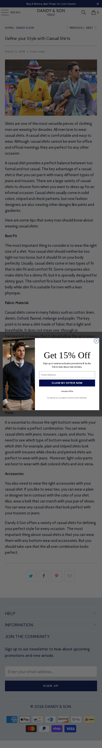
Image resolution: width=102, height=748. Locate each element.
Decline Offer (67, 391)
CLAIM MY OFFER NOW (67, 383)
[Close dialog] (96, 340)
